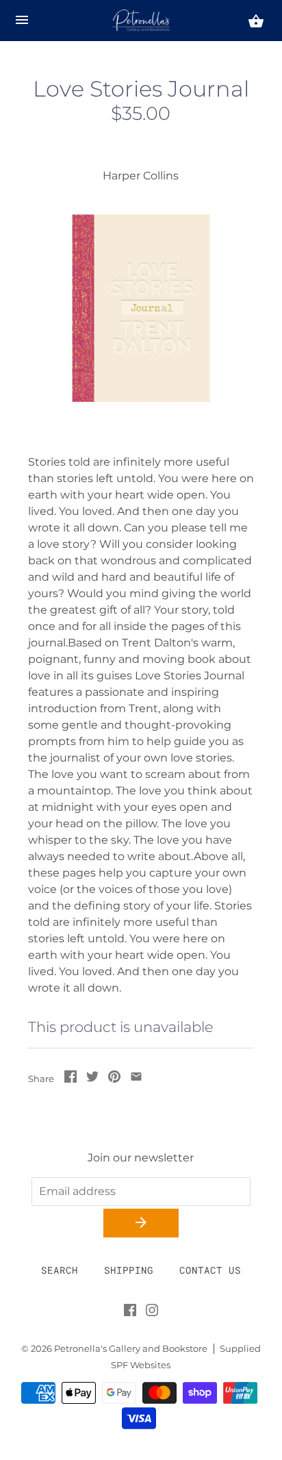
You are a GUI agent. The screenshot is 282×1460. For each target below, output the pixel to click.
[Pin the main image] (114, 1078)
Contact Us (210, 1269)
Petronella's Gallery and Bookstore (130, 1349)
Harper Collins (141, 175)
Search (59, 1269)
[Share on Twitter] (92, 1078)
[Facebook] (130, 1313)
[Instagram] (152, 1313)
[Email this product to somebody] (136, 1078)
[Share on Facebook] (70, 1078)
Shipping (128, 1269)
